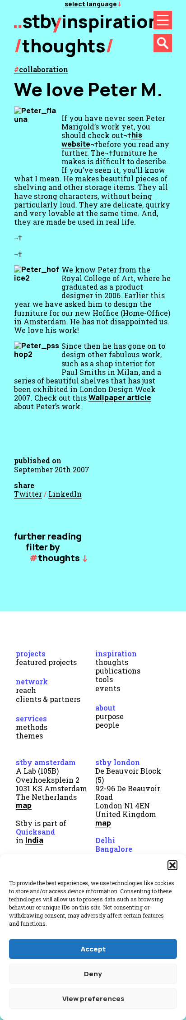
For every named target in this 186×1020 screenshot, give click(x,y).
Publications (117, 670)
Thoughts (64, 45)
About (105, 707)
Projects (31, 653)
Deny (93, 973)
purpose (109, 716)
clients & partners (48, 699)
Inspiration (116, 653)
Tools (104, 679)
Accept (93, 949)
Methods (31, 727)
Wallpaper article (119, 397)
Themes (29, 735)
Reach (26, 690)
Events (107, 688)
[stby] (37, 29)
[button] (172, 865)
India (34, 840)
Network (32, 681)
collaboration (43, 69)
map (24, 805)
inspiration (110, 21)
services (31, 718)
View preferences (93, 998)
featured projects (46, 662)
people (107, 724)
